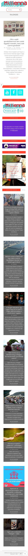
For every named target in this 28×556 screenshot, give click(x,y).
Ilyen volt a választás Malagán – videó (14, 533)
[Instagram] (20, 92)
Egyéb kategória (11, 49)
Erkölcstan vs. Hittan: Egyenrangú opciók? (14, 170)
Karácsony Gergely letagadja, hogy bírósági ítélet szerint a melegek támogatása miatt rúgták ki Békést (14, 210)
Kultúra (19, 49)
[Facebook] (14, 92)
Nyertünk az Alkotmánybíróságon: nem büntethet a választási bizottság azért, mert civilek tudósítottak (14, 492)
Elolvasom (14, 77)
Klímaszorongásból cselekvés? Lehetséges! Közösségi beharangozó (14, 445)
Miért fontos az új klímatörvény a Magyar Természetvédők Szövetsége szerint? (14, 355)
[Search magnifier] (20, 10)
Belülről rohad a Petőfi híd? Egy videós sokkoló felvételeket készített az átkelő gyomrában (14, 259)
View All (23, 189)
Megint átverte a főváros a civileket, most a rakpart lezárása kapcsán (14, 407)
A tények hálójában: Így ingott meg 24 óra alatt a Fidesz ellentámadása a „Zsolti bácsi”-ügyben (14, 310)
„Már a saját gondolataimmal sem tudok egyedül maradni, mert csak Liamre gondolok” (14, 42)
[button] (23, 553)
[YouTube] (7, 92)
